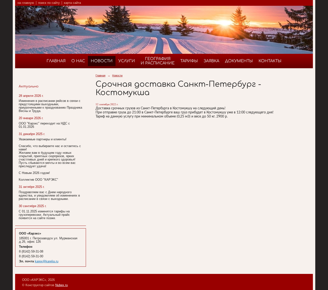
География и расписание (158, 61)
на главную (26, 3)
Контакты (270, 61)
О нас (78, 61)
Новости (102, 61)
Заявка (211, 61)
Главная (56, 61)
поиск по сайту (49, 3)
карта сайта (72, 3)
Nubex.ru (61, 285)
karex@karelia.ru (46, 261)
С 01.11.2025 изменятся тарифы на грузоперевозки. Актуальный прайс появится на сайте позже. (44, 215)
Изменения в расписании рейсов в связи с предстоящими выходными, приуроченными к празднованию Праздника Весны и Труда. (50, 106)
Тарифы (189, 61)
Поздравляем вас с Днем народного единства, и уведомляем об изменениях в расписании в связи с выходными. (49, 196)
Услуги (126, 61)
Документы (239, 61)
